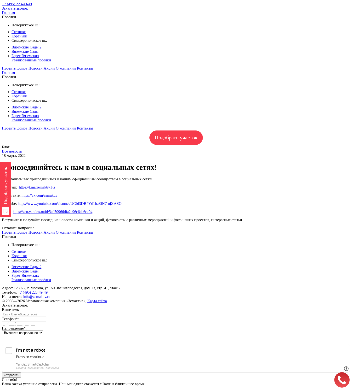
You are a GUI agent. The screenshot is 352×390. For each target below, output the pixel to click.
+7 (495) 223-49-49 (33, 292)
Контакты (85, 68)
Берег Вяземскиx (25, 56)
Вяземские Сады (25, 51)
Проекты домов (15, 68)
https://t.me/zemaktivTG (37, 187)
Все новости (12, 151)
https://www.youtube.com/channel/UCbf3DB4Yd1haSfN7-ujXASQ (70, 203)
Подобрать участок (176, 138)
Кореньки (19, 36)
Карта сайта (97, 301)
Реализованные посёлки (31, 60)
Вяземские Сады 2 (26, 47)
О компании (66, 68)
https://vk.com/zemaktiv (39, 195)
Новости (36, 68)
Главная (8, 13)
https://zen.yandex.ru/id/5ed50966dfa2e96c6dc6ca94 (52, 212)
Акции (50, 68)
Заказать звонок (15, 8)
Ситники (18, 32)
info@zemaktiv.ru (36, 297)
